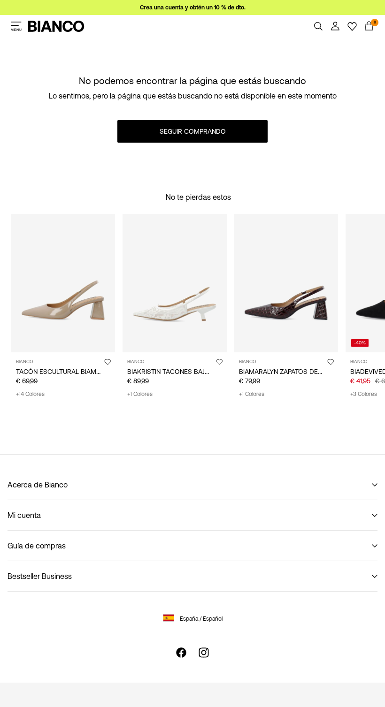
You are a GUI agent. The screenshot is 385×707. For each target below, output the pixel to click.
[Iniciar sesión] (335, 26)
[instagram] (203, 652)
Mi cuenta (24, 515)
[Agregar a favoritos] (107, 361)
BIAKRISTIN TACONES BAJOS (170, 371)
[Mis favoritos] (352, 26)
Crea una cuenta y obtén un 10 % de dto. (193, 7)
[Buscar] (318, 26)
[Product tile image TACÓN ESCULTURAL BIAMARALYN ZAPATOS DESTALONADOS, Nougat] (63, 283)
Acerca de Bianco (38, 484)
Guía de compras (37, 545)
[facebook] (181, 652)
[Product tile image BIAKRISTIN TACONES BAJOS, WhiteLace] (174, 283)
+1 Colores (140, 394)
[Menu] (16, 26)
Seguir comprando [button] (193, 131)
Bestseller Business (40, 576)
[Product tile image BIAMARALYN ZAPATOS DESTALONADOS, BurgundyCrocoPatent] (286, 283)
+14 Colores (30, 394)
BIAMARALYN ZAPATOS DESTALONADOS (299, 371)
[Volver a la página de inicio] (56, 26)
